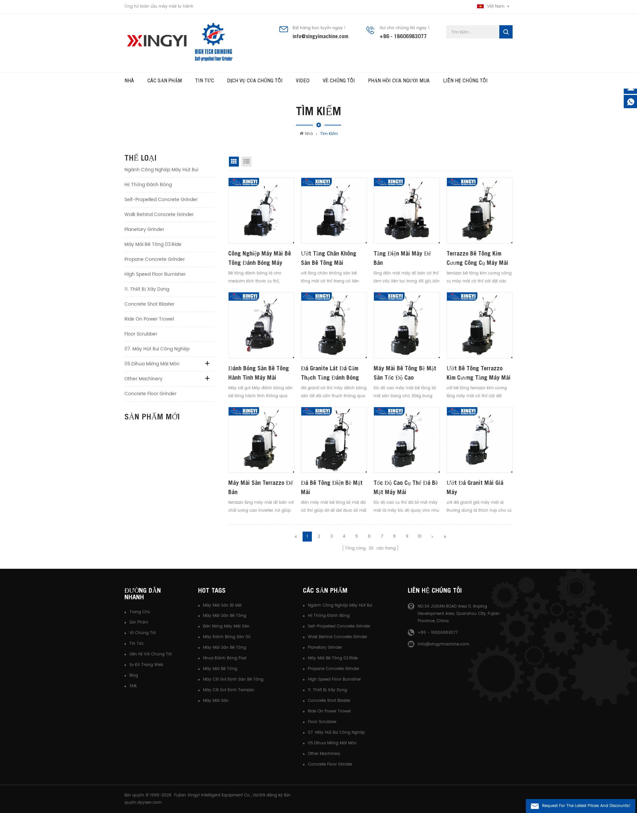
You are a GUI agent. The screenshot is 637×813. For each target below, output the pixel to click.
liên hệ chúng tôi (465, 80)
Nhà (129, 80)
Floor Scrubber (140, 334)
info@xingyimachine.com (320, 36)
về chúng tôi (339, 80)
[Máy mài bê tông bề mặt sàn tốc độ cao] (407, 325)
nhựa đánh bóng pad (224, 658)
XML (133, 686)
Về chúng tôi (142, 633)
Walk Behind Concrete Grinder (159, 214)
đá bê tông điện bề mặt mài (332, 487)
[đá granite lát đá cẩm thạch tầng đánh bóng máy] (334, 325)
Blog (133, 675)
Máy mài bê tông (220, 669)
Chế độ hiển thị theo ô (234, 162)
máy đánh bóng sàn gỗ (226, 637)
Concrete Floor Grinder (150, 394)
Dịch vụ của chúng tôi (255, 80)
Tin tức (204, 80)
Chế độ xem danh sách (246, 162)
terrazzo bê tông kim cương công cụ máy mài (477, 258)
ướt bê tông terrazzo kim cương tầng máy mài (479, 373)
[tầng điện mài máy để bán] (407, 211)
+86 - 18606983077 (403, 36)
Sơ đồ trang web (146, 665)
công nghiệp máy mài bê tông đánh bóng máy (259, 258)
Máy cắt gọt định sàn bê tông (233, 679)
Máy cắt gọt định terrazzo (228, 690)
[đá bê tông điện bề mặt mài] (334, 440)
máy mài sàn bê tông (224, 616)
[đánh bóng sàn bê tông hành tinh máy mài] (261, 325)
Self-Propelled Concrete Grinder (161, 199)
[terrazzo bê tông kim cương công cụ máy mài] (480, 211)
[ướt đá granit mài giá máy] (480, 440)
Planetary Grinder (144, 229)
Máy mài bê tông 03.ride (152, 244)
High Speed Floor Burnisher (155, 274)
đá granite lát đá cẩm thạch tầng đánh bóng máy (330, 373)
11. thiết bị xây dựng (146, 289)
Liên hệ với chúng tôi (150, 654)
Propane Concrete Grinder (154, 259)
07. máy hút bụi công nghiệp (156, 349)
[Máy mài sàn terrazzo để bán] (261, 440)
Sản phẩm (138, 622)
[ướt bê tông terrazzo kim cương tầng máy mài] (480, 325)
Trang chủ (139, 612)
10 (420, 536)
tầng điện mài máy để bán (402, 258)
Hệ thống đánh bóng (148, 184)
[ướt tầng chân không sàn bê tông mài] (334, 211)
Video (303, 80)
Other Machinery (143, 379)
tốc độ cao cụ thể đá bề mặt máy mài (406, 487)
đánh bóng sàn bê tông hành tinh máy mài (258, 373)
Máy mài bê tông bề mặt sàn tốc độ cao (405, 373)
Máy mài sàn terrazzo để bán (260, 487)
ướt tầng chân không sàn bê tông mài (328, 258)
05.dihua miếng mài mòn (151, 364)
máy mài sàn (216, 701)
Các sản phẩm (164, 80)
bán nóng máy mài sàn (226, 626)
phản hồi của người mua (399, 80)
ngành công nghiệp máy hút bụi (161, 170)
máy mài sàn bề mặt (222, 605)
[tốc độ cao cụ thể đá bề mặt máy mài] (407, 440)
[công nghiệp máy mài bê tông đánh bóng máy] (261, 211)
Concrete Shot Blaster (149, 304)
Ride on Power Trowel (149, 319)
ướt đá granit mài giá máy (475, 487)
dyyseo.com (149, 802)
